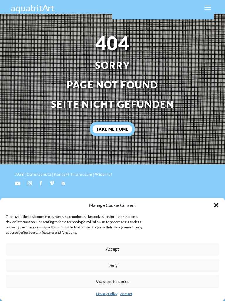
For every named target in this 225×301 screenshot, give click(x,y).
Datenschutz (39, 174)
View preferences (112, 281)
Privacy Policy (106, 294)
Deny (113, 265)
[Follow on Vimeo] (51, 183)
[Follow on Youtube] (17, 183)
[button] (216, 205)
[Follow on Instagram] (29, 183)
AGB (19, 174)
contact (126, 294)
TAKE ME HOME (112, 129)
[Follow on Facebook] (40, 183)
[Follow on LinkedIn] (63, 183)
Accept (112, 249)
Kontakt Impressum (73, 174)
